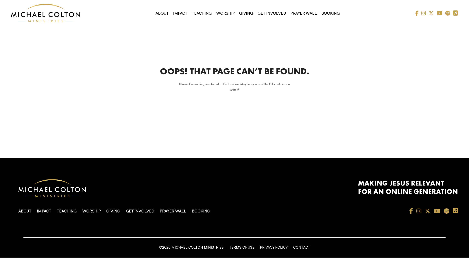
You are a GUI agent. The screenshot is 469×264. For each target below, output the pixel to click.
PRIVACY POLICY (274, 247)
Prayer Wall (303, 13)
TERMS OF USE (241, 247)
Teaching (202, 13)
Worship (225, 13)
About (162, 13)
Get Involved (272, 13)
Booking (330, 13)
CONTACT (301, 247)
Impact (180, 13)
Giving (246, 13)
